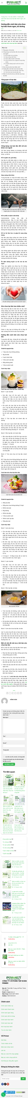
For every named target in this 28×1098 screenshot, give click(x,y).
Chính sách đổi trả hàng (8, 1016)
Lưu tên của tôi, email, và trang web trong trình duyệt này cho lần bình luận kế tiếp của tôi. (14, 759)
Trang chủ (4, 16)
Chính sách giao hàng (7, 1012)
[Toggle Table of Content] (23, 48)
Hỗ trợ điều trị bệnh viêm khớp (13, 58)
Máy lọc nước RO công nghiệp (9, 1054)
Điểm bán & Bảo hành (7, 1047)
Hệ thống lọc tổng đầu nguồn (9, 1061)
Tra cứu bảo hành (6, 1030)
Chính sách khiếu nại (7, 1006)
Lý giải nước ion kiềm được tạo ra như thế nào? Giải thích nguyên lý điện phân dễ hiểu (19, 810)
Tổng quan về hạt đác (8, 50)
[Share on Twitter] (12, 693)
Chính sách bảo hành (7, 1019)
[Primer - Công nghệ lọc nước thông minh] (14, 2)
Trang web (6, 750)
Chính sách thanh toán (7, 1009)
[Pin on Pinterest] (18, 693)
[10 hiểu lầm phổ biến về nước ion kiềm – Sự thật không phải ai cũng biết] (7, 874)
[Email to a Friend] (15, 693)
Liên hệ (10, 945)
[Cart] (26, 2)
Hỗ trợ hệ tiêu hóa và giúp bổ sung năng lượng (15, 61)
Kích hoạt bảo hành (6, 1026)
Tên (4, 736)
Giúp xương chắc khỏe (11, 57)
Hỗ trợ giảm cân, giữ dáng (11, 55)
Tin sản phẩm (12, 16)
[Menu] (2, 2)
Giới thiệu (3, 1040)
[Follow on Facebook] (2, 1084)
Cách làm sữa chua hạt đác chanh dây (14, 70)
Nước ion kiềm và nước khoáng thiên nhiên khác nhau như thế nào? (18, 862)
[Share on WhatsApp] (7, 693)
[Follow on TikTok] (5, 1084)
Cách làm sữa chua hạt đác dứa (13, 72)
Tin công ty (6, 842)
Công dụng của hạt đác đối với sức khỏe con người (13, 52)
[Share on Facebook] (10, 693)
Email (5, 743)
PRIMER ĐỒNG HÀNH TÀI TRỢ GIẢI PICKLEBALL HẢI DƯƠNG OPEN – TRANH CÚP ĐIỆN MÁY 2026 (18, 907)
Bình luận (6, 717)
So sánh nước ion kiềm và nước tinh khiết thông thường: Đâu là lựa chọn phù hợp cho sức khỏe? (8, 828)
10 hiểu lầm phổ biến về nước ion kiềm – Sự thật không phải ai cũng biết (18, 873)
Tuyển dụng (6, 853)
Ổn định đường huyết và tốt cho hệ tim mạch (15, 64)
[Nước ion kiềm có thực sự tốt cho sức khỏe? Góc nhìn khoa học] (7, 884)
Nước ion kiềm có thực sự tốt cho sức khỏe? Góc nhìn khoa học (18, 883)
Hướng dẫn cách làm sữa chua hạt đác (13, 69)
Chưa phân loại (7, 839)
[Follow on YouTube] (8, 1084)
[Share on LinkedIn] (20, 693)
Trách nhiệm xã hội (8, 850)
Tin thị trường (6, 848)
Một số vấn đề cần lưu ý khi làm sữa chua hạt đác (13, 74)
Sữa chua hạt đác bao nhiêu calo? (11, 67)
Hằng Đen (19, 30)
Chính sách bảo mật (7, 1023)
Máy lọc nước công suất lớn (9, 1057)
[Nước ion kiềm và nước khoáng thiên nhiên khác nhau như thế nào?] (7, 864)
